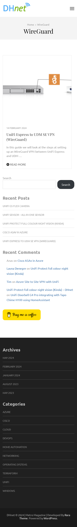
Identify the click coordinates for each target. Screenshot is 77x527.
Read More (17, 164)
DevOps (7, 438)
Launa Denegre (16, 268)
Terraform (10, 473)
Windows (9, 490)
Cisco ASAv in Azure (15, 232)
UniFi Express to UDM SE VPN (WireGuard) (29, 241)
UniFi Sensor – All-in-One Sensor (23, 214)
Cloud (7, 429)
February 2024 (12, 366)
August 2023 (10, 384)
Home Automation (15, 447)
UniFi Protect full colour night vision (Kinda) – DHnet (40, 289)
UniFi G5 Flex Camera (16, 206)
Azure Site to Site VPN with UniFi (37, 281)
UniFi (6, 482)
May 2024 (8, 357)
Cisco (6, 420)
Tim (9, 281)
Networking (11, 455)
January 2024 (11, 375)
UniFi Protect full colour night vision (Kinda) (33, 223)
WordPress (50, 518)
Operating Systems (15, 464)
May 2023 (8, 392)
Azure (7, 411)
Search (7, 178)
